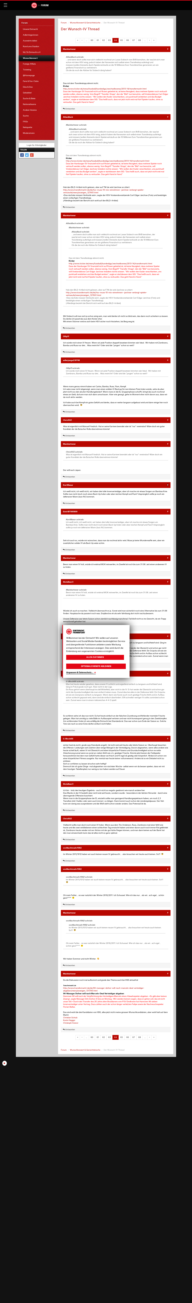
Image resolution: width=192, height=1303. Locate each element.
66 (127, 40)
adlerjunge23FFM (71, 360)
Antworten (70, 109)
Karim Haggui (69, 1020)
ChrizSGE (67, 420)
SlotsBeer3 (68, 582)
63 (109, 40)
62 (103, 40)
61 (98, 40)
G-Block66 (68, 738)
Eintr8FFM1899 (70, 511)
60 (92, 40)
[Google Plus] (32, 155)
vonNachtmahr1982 (72, 848)
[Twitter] (27, 155)
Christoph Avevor (70, 1023)
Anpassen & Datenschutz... (79, 672)
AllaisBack (68, 117)
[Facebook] (22, 155)
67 (133, 40)
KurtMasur (68, 485)
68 (139, 40)
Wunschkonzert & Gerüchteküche (85, 23)
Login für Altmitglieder (37, 145)
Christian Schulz (70, 1017)
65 (121, 40)
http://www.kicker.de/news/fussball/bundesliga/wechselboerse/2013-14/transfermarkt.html (104, 89)
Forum (44, 5)
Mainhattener (69, 49)
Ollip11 (66, 336)
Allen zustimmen (95, 657)
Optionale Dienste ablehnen (96, 666)
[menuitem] (37, 29)
